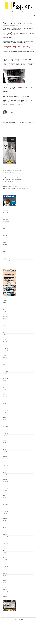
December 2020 (5, 458)
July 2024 (4, 359)
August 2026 (5, 302)
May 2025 (4, 336)
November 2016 (5, 566)
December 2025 (5, 320)
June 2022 (4, 417)
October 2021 (5, 435)
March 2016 (5, 584)
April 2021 (4, 449)
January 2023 (5, 401)
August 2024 (5, 357)
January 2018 (5, 534)
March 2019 (5, 502)
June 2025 (4, 334)
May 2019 (4, 497)
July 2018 (4, 520)
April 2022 (4, 421)
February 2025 (5, 343)
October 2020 (5, 463)
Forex (4, 233)
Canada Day (30, 60)
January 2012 (5, 596)
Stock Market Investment (7, 260)
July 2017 (4, 548)
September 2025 (5, 327)
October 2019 (5, 486)
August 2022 (5, 412)
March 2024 (5, 369)
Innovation (4, 242)
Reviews (4, 21)
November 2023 (5, 378)
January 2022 (5, 428)
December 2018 (5, 509)
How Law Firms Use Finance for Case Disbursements (12, 170)
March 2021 (5, 451)
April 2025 (4, 339)
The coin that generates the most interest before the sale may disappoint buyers (16, 190)
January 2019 (5, 506)
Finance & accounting (6, 230)
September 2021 (5, 437)
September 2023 (5, 382)
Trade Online (5, 262)
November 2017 (5, 538)
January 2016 (5, 589)
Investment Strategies (6, 249)
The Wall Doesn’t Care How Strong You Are (10, 174)
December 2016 (5, 564)
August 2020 (5, 467)
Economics (5, 226)
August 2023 (5, 385)
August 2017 (5, 545)
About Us (11, 15)
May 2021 (4, 447)
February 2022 (5, 426)
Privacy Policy (28, 15)
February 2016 (5, 587)
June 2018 (4, 522)
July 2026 (4, 304)
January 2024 (5, 373)
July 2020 (4, 470)
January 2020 (5, 479)
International (5, 244)
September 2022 (5, 410)
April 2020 (4, 472)
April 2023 (4, 394)
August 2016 (5, 573)
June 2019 (4, 495)
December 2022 (5, 403)
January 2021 (5, 456)
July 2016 (4, 575)
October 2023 (5, 380)
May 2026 (4, 309)
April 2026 (4, 311)
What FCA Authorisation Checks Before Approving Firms (12, 179)
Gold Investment (6, 237)
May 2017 (4, 552)
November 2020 (5, 460)
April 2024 (4, 366)
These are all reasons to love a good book (10, 186)
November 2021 (5, 433)
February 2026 (5, 316)
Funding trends (5, 235)
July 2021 (4, 442)
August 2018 (5, 518)
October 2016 (5, 568)
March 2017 (5, 557)
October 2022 (5, 408)
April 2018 (4, 527)
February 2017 (5, 559)
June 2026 (4, 307)
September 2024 (5, 355)
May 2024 (4, 364)
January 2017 (5, 561)
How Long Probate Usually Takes (8, 172)
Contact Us (20, 15)
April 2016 (4, 582)
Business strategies (6, 221)
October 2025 (5, 325)
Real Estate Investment (7, 253)
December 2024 (5, 348)
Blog (15, 15)
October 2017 (5, 541)
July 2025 (4, 332)
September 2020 (5, 465)
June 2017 (4, 550)
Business (4, 214)
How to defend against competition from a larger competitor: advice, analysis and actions (10, 123)
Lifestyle (4, 251)
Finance (4, 228)
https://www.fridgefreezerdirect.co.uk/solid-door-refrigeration (15, 46)
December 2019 (5, 481)
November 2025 (5, 323)
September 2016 (5, 571)
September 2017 (5, 543)
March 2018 (5, 529)
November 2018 (5, 511)
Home (6, 15)
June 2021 (4, 444)
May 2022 (4, 419)
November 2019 (5, 483)
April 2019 (4, 499)
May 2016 (4, 580)
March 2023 (5, 396)
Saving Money (5, 258)
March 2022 (5, 424)
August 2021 (5, 440)
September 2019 (5, 488)
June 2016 (4, 577)
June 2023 (4, 389)
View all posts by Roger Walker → (9, 115)
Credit (4, 223)
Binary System (5, 212)
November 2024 (5, 350)
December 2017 (5, 536)
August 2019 (5, 490)
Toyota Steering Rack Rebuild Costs (9, 181)
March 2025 (5, 341)
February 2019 (5, 504)
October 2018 (5, 513)
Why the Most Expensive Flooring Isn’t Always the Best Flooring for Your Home (16, 188)
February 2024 (5, 371)
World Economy (5, 265)
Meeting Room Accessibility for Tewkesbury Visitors (12, 177)
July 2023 (4, 387)
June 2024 (4, 362)
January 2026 (5, 318)
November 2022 (5, 405)
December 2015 (5, 591)
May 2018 (4, 525)
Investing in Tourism (6, 246)
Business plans (5, 219)
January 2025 (5, 346)
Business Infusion (20, 619)
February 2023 (5, 398)
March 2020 (5, 474)
